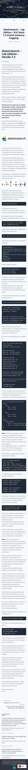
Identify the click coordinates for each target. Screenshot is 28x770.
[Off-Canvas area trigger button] (2, 20)
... (11, 730)
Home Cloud (14, 7)
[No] (26, 764)
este (20, 123)
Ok (14, 767)
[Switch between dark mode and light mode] (23, 20)
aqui (9, 69)
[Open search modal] (25, 20)
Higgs (11, 41)
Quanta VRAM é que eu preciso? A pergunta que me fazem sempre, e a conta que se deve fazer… (12, 751)
